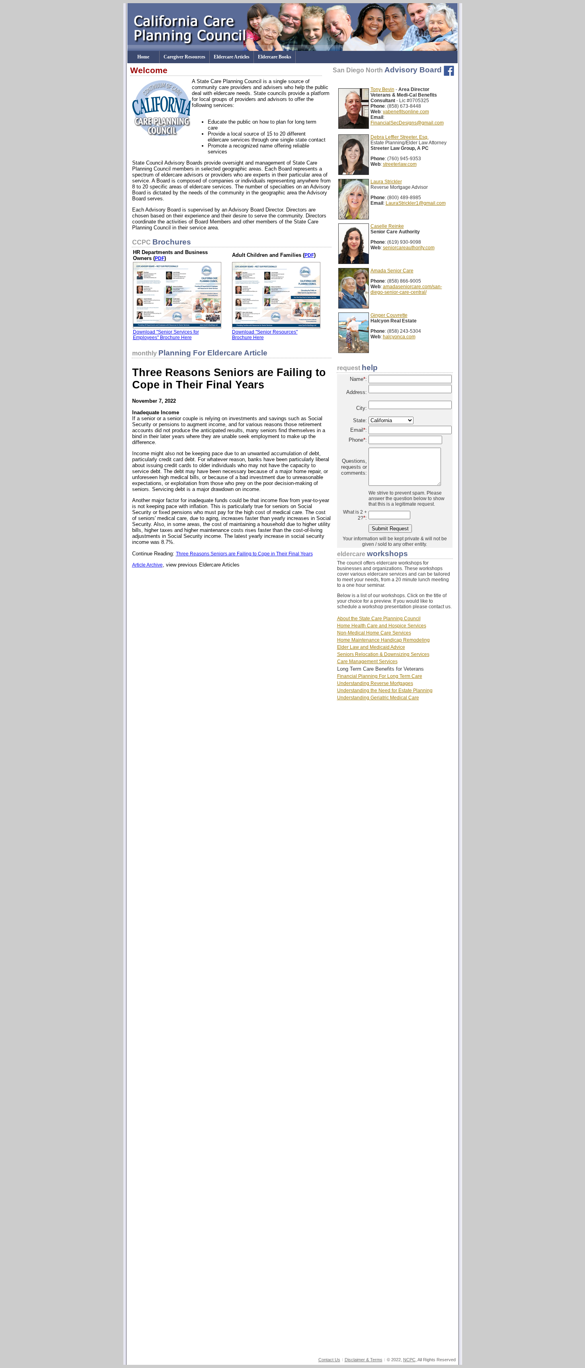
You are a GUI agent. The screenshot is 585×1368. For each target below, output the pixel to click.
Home (143, 57)
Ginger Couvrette (389, 315)
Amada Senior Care (391, 271)
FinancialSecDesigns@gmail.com (407, 123)
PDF (159, 258)
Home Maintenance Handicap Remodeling (383, 640)
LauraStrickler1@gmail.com (416, 203)
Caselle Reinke (387, 226)
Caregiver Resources (184, 57)
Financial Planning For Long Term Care (379, 676)
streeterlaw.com (400, 164)
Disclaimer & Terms (363, 1359)
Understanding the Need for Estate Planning (385, 690)
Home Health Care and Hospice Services (381, 626)
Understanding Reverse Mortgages (375, 683)
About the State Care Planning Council (379, 618)
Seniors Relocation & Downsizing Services (383, 654)
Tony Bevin (382, 89)
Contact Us (329, 1359)
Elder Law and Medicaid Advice (371, 647)
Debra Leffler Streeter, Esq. (399, 137)
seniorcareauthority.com (409, 247)
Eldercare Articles (232, 57)
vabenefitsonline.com (406, 111)
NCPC (409, 1359)
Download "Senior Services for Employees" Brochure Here (166, 334)
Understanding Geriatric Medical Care (378, 697)
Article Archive (147, 565)
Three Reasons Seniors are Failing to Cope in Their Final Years (244, 554)
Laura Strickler (386, 181)
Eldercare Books (274, 57)
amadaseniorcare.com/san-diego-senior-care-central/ (406, 289)
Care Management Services (367, 661)
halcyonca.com (399, 337)
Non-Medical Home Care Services (374, 633)
